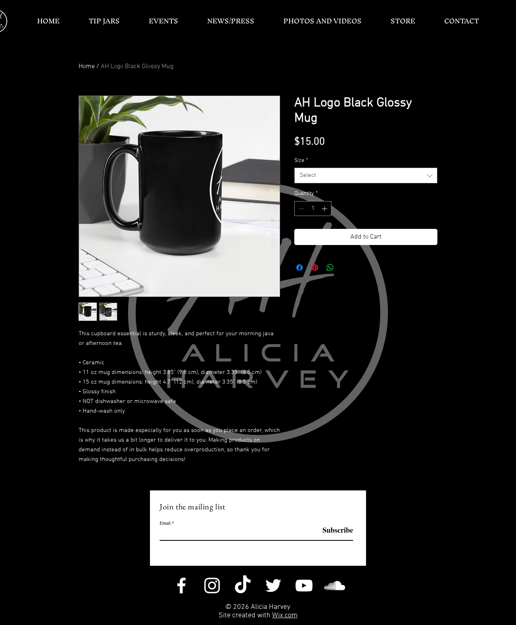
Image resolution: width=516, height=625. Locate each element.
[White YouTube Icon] (303, 585)
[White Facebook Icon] (181, 585)
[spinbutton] (313, 208)
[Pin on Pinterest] (315, 267)
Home (87, 66)
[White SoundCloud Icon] (334, 585)
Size (301, 160)
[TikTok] (242, 585)
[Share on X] (345, 267)
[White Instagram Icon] (212, 585)
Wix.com (285, 615)
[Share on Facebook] (299, 267)
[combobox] (365, 175)
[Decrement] (300, 208)
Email (165, 522)
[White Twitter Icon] (273, 585)
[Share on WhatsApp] (330, 267)
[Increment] (325, 208)
